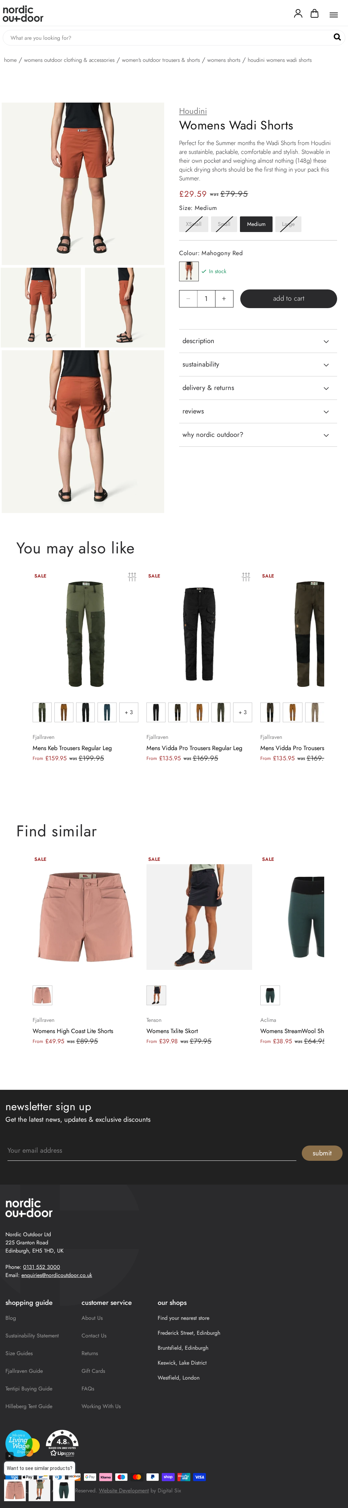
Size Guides (19, 1353)
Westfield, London (178, 1378)
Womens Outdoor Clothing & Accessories (69, 60)
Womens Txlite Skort (172, 1031)
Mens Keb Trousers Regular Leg (72, 748)
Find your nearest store (183, 1318)
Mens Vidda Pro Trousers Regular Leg (194, 748)
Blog (10, 1318)
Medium (256, 224)
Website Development (124, 1490)
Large (291, 226)
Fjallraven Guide (24, 1371)
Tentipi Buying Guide (28, 1388)
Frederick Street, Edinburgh (189, 1333)
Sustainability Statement (32, 1336)
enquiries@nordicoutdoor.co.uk (56, 1275)
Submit (322, 1153)
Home (10, 60)
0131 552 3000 (41, 1267)
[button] (314, 15)
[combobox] (174, 38)
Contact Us (94, 1336)
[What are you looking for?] (337, 37)
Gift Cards (93, 1371)
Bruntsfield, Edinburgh (183, 1348)
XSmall (197, 226)
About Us (92, 1318)
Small (227, 226)
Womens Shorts (223, 60)
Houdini (193, 111)
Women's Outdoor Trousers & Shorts (161, 60)
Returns (90, 1353)
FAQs (88, 1388)
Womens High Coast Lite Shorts (73, 1031)
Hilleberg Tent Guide (28, 1406)
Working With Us (101, 1406)
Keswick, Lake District (182, 1363)
